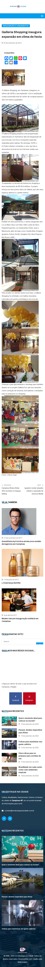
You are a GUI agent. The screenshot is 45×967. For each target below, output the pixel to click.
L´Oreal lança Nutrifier (11, 583)
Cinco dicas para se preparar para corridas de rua (30, 756)
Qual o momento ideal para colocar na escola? (30, 719)
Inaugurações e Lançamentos (15, 26)
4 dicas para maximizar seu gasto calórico (30, 743)
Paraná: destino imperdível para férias (30, 731)
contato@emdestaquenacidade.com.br (19, 811)
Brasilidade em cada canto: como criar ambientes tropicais (30, 769)
